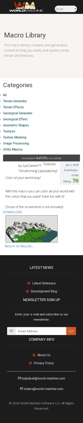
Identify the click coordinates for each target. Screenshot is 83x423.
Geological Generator (17, 113)
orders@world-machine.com (43, 389)
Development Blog (44, 291)
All (5, 95)
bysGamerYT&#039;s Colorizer (41, 158)
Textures (9, 131)
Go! (71, 331)
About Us (43, 355)
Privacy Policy (44, 363)
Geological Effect (15, 119)
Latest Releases (44, 283)
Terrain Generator (15, 101)
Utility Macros (13, 149)
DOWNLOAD (12, 212)
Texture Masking (14, 137)
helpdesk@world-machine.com (43, 378)
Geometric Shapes (16, 125)
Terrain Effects (13, 107)
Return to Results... (19, 246)
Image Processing (16, 143)
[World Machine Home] (24, 6)
